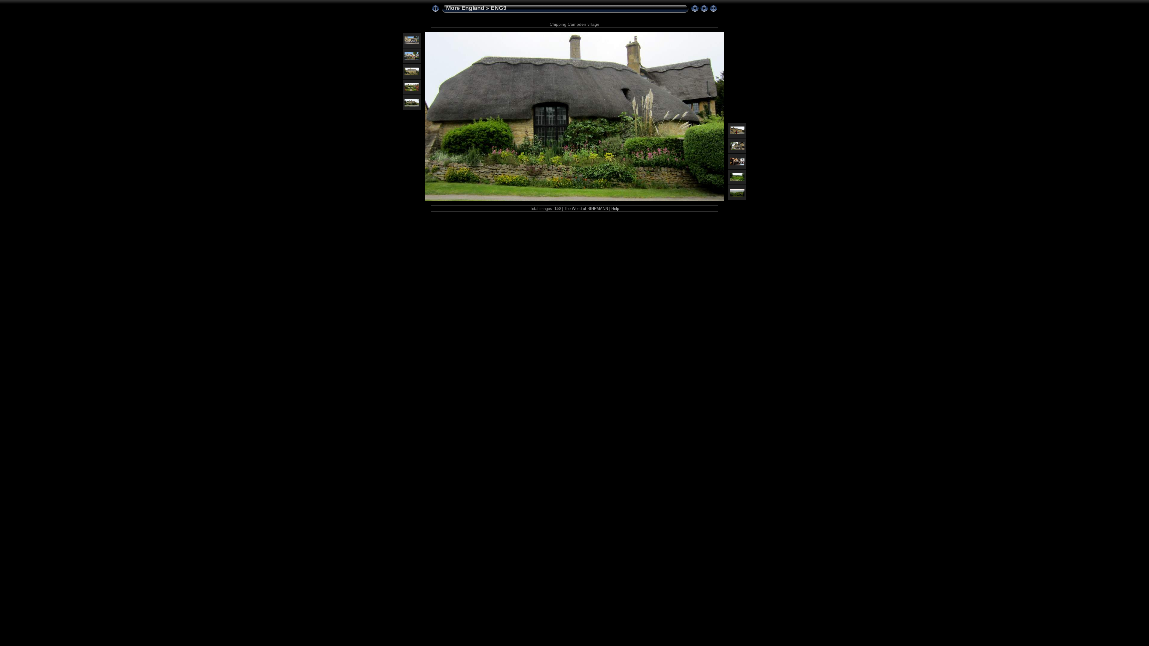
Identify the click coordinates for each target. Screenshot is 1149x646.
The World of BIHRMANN (586, 208)
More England (465, 8)
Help (615, 208)
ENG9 (499, 8)
